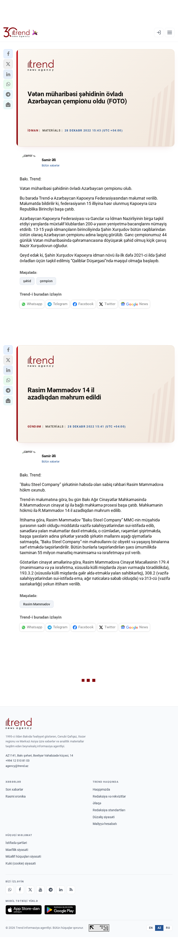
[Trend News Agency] (19, 723)
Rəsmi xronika (16, 796)
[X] (30, 890)
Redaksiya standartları (109, 810)
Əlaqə (97, 803)
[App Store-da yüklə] (24, 909)
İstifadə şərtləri (16, 843)
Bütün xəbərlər (51, 165)
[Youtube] (40, 890)
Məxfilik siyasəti (17, 850)
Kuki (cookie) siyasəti (21, 863)
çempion (46, 281)
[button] (8, 53)
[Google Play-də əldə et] (60, 909)
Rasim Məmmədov (36, 604)
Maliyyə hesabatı (105, 824)
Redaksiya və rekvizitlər (109, 796)
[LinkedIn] (61, 890)
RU (168, 927)
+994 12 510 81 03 (17, 760)
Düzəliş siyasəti (103, 817)
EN (151, 927)
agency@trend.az (17, 766)
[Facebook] (20, 890)
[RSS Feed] (71, 890)
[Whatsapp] (10, 890)
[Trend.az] (20, 32)
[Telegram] (50, 890)
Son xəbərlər (14, 789)
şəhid (27, 281)
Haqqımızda (101, 789)
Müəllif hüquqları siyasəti (23, 856)
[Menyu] (170, 32)
